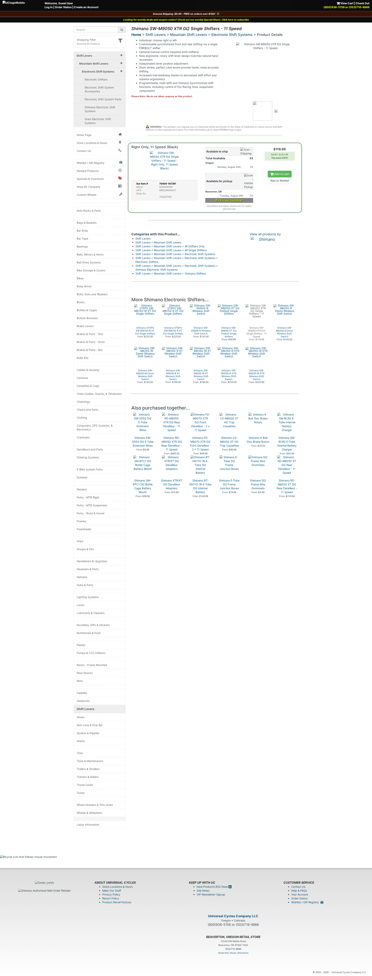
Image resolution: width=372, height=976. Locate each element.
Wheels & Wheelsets (89, 812)
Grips (80, 541)
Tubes (80, 792)
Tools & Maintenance (90, 761)
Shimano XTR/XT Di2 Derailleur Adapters (171, 484)
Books (80, 302)
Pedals (81, 645)
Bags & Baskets (86, 222)
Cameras (82, 377)
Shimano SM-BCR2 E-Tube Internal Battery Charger (287, 443)
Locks (80, 605)
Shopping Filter (86, 39)
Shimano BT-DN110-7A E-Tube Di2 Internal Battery (200, 486)
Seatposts (83, 700)
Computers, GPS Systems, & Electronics (95, 427)
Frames (81, 521)
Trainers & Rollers (87, 777)
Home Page (84, 135)
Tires (80, 753)
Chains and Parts (87, 409)
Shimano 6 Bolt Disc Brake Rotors (258, 439)
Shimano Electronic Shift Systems (100, 109)
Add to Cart (281, 174)
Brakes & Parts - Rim (90, 350)
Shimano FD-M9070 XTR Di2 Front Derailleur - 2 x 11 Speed (200, 443)
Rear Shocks (85, 673)
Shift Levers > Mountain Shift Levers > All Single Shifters (171, 250)
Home (136, 35)
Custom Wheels (86, 194)
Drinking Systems (88, 457)
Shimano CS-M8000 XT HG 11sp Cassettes (229, 441)
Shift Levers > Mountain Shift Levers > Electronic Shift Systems (175, 254)
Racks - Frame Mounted (92, 665)
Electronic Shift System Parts (103, 99)
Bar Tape (82, 238)
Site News (203, 890)
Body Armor (84, 286)
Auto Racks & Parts (89, 210)
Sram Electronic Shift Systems (98, 121)
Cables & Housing (88, 370)
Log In (49, 7)
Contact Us (84, 150)
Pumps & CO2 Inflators (91, 653)
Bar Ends (82, 230)
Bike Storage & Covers (91, 270)
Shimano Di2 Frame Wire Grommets (258, 484)
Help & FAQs (299, 890)
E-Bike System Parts (89, 469)
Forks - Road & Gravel (90, 513)
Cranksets (83, 437)
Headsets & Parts (88, 569)
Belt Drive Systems (89, 262)
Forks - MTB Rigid (88, 497)
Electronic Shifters (96, 79)
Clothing (82, 417)
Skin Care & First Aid (89, 725)
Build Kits (82, 357)
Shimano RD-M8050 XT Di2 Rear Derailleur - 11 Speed (287, 486)
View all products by (265, 234)
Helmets (82, 577)
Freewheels (84, 529)
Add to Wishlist (279, 180)
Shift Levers (85, 709)
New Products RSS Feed (212, 886)
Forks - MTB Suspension (92, 505)
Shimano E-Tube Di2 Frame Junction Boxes (229, 484)
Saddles (82, 693)
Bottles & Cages (87, 310)
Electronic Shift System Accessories (99, 89)
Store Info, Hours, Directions (233, 952)
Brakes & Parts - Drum (91, 342)
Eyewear (82, 477)
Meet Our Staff (111, 890)
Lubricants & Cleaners (90, 613)
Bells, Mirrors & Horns (90, 254)
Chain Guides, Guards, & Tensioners (99, 393)
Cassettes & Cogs (88, 385)
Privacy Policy (111, 894)
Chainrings (83, 401)
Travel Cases (85, 784)
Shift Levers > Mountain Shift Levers (158, 242)
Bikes (80, 278)
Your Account (299, 894)
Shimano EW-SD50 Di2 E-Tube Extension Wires (143, 441)
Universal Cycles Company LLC (233, 916)
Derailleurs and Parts (90, 449)
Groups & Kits (85, 549)
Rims (80, 680)
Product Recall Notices (116, 902)
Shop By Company (88, 186)
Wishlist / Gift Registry (90, 163)
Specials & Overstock (90, 178)
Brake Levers (85, 326)
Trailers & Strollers (88, 769)
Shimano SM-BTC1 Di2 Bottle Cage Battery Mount (143, 486)
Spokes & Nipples (88, 733)
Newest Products (88, 170)
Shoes (80, 717)
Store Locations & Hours (92, 143)
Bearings (82, 246)
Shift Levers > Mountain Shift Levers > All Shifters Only (170, 246)
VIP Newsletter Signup (211, 894)
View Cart (346, 3)
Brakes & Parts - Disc (90, 334)
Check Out (362, 3)
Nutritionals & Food (89, 633)
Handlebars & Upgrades (92, 561)
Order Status (63, 7)
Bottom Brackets (87, 318)
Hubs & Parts (85, 585)
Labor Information (88, 824)
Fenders (82, 489)
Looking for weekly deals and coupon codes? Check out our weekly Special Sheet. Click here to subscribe (186, 19)
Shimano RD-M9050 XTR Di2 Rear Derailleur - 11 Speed (171, 443)
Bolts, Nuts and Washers (92, 294)
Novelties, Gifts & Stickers (93, 625)
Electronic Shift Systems (232, 35)
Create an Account (86, 7)
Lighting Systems (88, 597)
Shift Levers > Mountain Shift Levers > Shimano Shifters (170, 273)
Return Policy (110, 898)
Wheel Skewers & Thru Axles (95, 804)
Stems (81, 741)
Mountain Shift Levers (188, 35)
